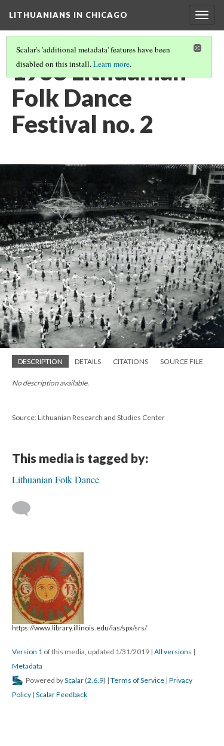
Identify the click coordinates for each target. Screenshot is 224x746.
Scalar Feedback (61, 694)
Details (88, 361)
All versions (173, 651)
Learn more (111, 63)
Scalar (74, 680)
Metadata (27, 665)
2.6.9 (95, 680)
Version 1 (27, 651)
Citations (130, 361)
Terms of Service (137, 680)
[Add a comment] (26, 509)
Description (40, 361)
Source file (181, 361)
